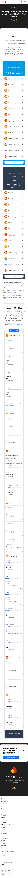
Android (3, 855)
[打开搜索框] (19, 2)
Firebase (3, 860)
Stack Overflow (5, 836)
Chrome (3, 857)
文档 (15, 292)
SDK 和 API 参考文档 (6, 804)
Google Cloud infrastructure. (16, 324)
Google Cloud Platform (6, 862)
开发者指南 (3, 801)
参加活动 (3, 827)
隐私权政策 (7, 871)
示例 (2, 806)
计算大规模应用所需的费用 (11, 739)
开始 (14, 20)
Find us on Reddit (5, 820)
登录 (25, 1)
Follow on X (3, 822)
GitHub (3, 811)
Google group (4, 838)
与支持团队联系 (5, 833)
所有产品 (3, 865)
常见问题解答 (19, 290)
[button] (14, 79)
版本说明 (3, 841)
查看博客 (3, 817)
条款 (2, 871)
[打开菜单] (2, 2)
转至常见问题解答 (11, 757)
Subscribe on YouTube (6, 824)
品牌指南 (3, 843)
